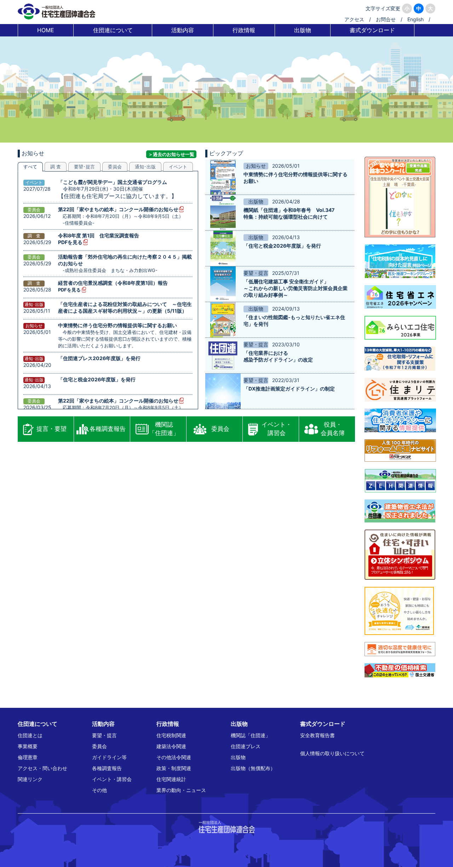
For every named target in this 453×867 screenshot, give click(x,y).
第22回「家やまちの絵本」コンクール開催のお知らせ (118, 209)
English (415, 19)
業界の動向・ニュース (181, 790)
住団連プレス (245, 746)
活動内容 (182, 30)
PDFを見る (70, 242)
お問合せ (386, 19)
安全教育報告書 (317, 735)
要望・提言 (104, 735)
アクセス (354, 19)
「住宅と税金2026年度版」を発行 (97, 379)
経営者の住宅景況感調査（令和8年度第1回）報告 (113, 283)
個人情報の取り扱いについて (332, 753)
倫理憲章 (28, 757)
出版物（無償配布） (253, 768)
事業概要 (28, 746)
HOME (45, 30)
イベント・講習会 (277, 429)
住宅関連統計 (171, 779)
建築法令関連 (171, 746)
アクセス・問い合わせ (42, 768)
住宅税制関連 (171, 735)
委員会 (220, 428)
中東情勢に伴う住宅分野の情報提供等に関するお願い (117, 325)
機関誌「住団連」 (164, 429)
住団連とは (30, 735)
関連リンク (30, 779)
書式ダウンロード (372, 30)
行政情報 (244, 30)
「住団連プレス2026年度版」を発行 (99, 358)
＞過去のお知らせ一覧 (171, 154)
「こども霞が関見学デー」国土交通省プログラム (112, 182)
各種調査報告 (108, 428)
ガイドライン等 (109, 757)
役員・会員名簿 (333, 429)
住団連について (113, 30)
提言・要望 (51, 428)
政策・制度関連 (173, 768)
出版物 (302, 30)
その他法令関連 (173, 757)
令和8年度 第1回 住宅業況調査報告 (98, 235)
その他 (99, 790)
